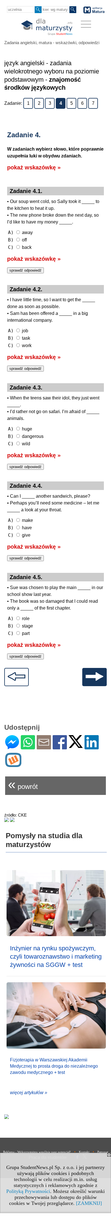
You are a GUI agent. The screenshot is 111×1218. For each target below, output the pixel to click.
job (18, 330)
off (17, 240)
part (19, 633)
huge (20, 429)
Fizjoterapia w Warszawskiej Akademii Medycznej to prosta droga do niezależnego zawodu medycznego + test (54, 1066)
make (20, 520)
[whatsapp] (28, 747)
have (20, 527)
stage (20, 626)
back (20, 247)
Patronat (102, 1152)
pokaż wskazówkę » (34, 167)
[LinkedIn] (92, 747)
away (20, 232)
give (19, 535)
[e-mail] (44, 747)
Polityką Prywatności (28, 1191)
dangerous (26, 436)
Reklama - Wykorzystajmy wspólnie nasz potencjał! (37, 1152)
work (20, 345)
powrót (23, 784)
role (19, 618)
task (19, 338)
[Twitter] (76, 745)
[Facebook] (60, 747)
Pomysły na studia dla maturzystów (44, 840)
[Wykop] (13, 764)
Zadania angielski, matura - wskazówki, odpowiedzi (51, 42)
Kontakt (84, 1152)
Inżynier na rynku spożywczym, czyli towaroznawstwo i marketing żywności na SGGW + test (56, 956)
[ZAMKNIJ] (89, 1203)
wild (19, 443)
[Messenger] (12, 747)
